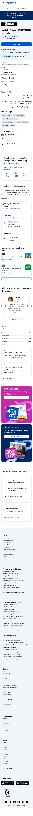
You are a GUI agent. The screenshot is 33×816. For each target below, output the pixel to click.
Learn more (26, 52)
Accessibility (6, 754)
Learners (5, 718)
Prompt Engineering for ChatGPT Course (13, 623)
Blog (4, 726)
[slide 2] (15, 319)
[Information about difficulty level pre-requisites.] (17, 74)
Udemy (5, 706)
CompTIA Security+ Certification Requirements (15, 645)
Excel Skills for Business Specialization (13, 616)
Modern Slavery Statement (10, 766)
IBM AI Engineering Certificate (10, 585)
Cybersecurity (6, 542)
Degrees (5, 690)
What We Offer (6, 673)
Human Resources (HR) (9, 550)
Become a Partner (7, 699)
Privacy (5, 749)
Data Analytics (6, 545)
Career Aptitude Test (8, 638)
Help (4, 752)
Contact (5, 757)
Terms (4, 747)
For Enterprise (6, 692)
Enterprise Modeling (19, 115)
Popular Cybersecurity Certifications (12, 657)
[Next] (29, 306)
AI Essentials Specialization (10, 604)
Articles (5, 759)
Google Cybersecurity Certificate (11, 573)
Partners (5, 721)
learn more (17, 517)
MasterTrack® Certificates (10, 688)
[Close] (28, 13)
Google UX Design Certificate (10, 583)
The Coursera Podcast (9, 728)
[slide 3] (17, 319)
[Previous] (3, 306)
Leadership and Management (18, 8)
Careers (5, 678)
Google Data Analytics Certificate (11, 576)
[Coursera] (11, 2)
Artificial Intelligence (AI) (9, 540)
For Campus (6, 697)
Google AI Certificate (8, 571)
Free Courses (6, 704)
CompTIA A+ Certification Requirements (13, 642)
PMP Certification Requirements (11, 654)
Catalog (5, 680)
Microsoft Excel (7, 552)
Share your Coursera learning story (12, 659)
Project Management (8, 554)
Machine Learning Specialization (11, 621)
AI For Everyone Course (9, 609)
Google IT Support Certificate (10, 578)
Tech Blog (5, 730)
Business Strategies (8, 122)
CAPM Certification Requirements (11, 640)
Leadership (6, 676)
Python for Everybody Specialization (12, 626)
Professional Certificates (9, 685)
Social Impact (6, 702)
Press (4, 742)
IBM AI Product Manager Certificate (12, 588)
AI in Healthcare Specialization (11, 611)
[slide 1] (13, 319)
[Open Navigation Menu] (3, 3)
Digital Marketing (7, 547)
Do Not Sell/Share (7, 768)
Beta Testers (6, 723)
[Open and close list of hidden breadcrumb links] (7, 8)
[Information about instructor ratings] (13, 217)
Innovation (5, 125)
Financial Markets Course (9, 619)
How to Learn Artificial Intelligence (12, 652)
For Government (7, 695)
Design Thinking (7, 115)
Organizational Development (10, 119)
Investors (5, 745)
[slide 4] (20, 319)
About (4, 671)
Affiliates (5, 764)
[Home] (2, 8)
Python (5, 557)
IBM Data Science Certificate (10, 590)
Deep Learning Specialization (10, 614)
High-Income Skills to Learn (10, 649)
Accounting (6, 538)
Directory (5, 761)
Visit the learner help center (14, 511)
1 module (4, 62)
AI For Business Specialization (10, 607)
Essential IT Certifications (9, 647)
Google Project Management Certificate (13, 581)
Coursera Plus (6, 683)
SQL (4, 559)
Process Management (22, 122)
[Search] (29, 3)
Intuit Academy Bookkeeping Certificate (13, 592)
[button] (12, 125)
